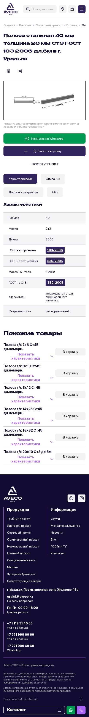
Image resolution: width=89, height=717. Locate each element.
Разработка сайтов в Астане (20, 699)
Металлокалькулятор (65, 525)
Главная (9, 25)
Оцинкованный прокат (23, 539)
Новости (57, 532)
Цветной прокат (18, 553)
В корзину (70, 352)
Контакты (57, 553)
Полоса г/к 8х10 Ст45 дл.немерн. (21, 368)
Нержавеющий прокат (23, 546)
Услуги (55, 518)
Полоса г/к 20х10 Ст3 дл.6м (27, 452)
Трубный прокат (18, 518)
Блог (54, 539)
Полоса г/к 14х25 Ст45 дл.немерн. (22, 411)
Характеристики (20, 179)
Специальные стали (21, 560)
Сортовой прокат (49, 25)
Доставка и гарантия (23, 192)
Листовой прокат (19, 525)
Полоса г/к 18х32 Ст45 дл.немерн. (22, 432)
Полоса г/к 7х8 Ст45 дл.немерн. (20, 347)
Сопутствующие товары (24, 581)
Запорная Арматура (21, 574)
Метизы (12, 567)
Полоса (72, 25)
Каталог (25, 25)
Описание (53, 179)
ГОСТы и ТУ (59, 546)
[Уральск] (63, 9)
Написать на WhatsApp (47, 138)
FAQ (55, 192)
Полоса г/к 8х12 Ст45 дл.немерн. (21, 390)
